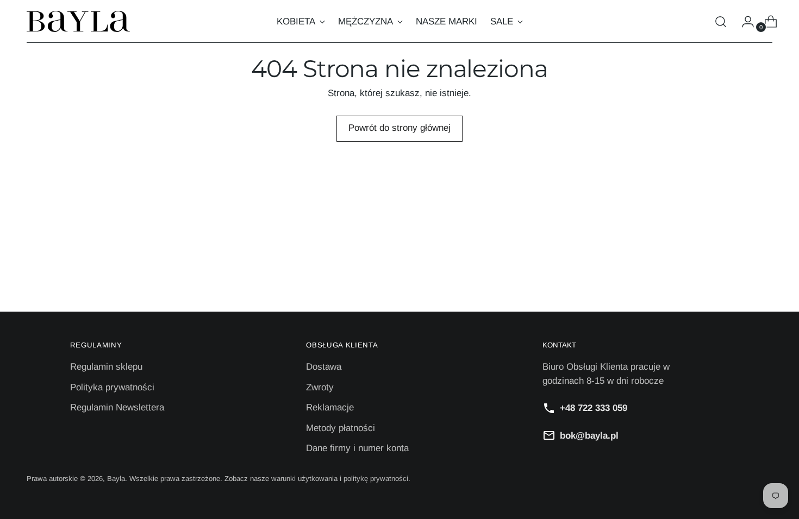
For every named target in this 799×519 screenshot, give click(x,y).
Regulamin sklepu (106, 367)
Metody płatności (340, 428)
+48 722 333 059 (593, 408)
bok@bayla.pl (589, 436)
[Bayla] (78, 21)
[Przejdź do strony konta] (743, 22)
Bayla (116, 478)
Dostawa (323, 367)
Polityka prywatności (112, 387)
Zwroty (320, 387)
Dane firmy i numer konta (357, 448)
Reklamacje (330, 407)
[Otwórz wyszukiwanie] (721, 22)
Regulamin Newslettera (117, 407)
